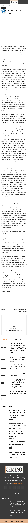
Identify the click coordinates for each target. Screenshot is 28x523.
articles (3, 359)
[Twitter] (22, 333)
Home (2, 5)
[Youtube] (22, 487)
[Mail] (18, 333)
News (10, 457)
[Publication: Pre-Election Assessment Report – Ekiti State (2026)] (5, 373)
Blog (3, 382)
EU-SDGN (8, 5)
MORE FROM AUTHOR (16, 339)
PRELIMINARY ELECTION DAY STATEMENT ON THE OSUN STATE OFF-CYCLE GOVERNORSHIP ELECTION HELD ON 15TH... (17, 414)
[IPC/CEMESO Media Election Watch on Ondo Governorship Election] (5, 393)
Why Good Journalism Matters (6, 308)
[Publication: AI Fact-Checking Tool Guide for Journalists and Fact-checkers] (5, 366)
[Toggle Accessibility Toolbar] (3, 11)
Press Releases (12, 428)
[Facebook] (6, 333)
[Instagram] (12, 333)
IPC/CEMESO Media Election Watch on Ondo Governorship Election (18, 393)
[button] (26, 2)
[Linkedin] (15, 333)
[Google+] (9, 333)
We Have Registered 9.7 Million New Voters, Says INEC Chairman (20, 309)
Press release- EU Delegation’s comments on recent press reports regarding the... (17, 512)
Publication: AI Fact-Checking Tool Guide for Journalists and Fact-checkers (18, 366)
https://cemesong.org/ (14, 328)
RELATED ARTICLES (5, 339)
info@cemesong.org (17, 483)
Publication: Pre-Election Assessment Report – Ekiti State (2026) (17, 373)
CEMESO (4, 15)
